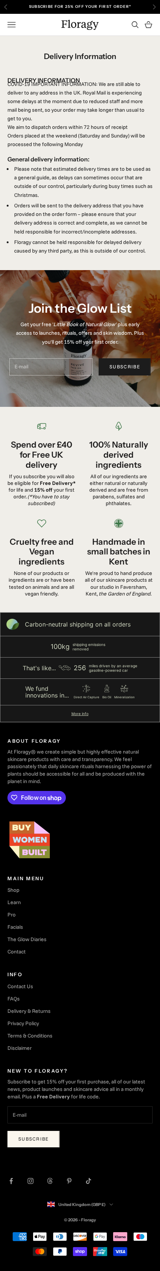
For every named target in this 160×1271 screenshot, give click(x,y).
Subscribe (124, 366)
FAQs (13, 998)
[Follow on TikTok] (88, 1181)
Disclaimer (19, 1048)
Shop (13, 890)
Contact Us (20, 986)
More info (80, 713)
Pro (11, 914)
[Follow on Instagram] (30, 1181)
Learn (14, 902)
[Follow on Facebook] (11, 1181)
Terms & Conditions (29, 1035)
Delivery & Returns (29, 1011)
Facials (15, 927)
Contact (16, 951)
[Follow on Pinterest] (69, 1181)
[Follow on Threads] (50, 1181)
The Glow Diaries (27, 939)
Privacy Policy (23, 1023)
